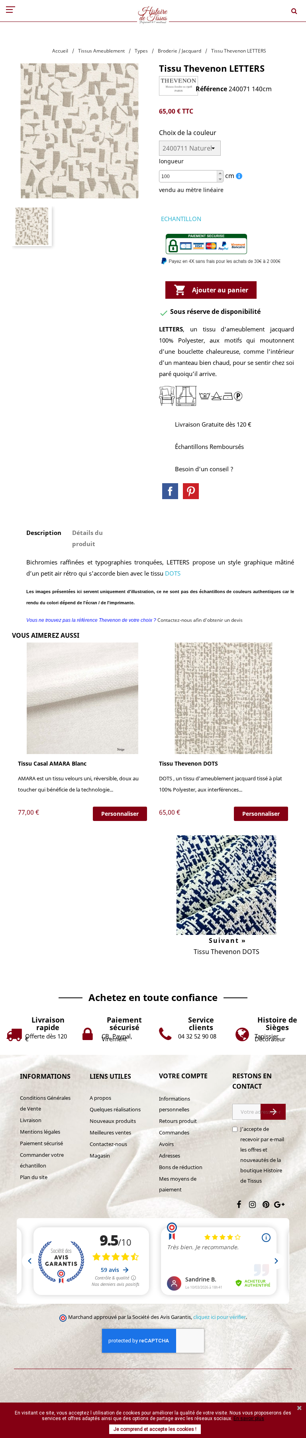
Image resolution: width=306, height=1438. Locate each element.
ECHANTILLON (181, 219)
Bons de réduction (180, 1167)
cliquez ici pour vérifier (219, 1317)
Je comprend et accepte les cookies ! (155, 1429)
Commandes (174, 1132)
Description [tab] (43, 533)
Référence (211, 88)
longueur (171, 161)
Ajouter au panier (211, 290)
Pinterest (191, 491)
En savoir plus (248, 1418)
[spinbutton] (191, 176)
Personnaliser (120, 813)
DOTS (172, 573)
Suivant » (226, 940)
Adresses (169, 1155)
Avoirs (166, 1144)
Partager (170, 491)
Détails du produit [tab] (87, 538)
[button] (220, 173)
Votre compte (183, 1076)
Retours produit (178, 1121)
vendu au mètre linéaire (191, 190)
